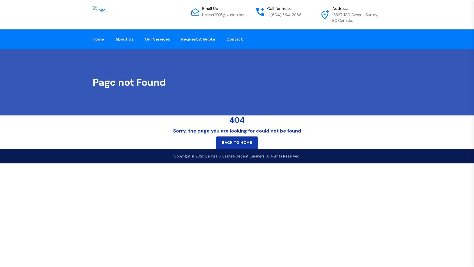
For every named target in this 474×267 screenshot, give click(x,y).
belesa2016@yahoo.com (224, 14)
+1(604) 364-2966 (284, 14)
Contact (234, 39)
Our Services (157, 39)
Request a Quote (198, 39)
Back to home (237, 142)
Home (98, 39)
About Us (124, 39)
